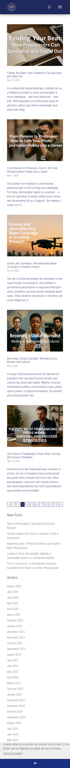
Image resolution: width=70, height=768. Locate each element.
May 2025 (12, 671)
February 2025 (15, 689)
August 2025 (14, 654)
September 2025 (16, 649)
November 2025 (16, 637)
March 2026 (13, 614)
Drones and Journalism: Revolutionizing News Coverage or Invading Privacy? (32, 265)
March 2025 (13, 683)
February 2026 (15, 620)
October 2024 (14, 711)
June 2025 (12, 666)
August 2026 (14, 586)
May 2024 (12, 740)
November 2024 (16, 706)
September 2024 (16, 717)
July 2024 (12, 728)
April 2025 (12, 677)
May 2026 (12, 603)
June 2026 (12, 597)
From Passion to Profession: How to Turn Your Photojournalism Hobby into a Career (32, 169)
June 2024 (12, 734)
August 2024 (14, 723)
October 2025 (14, 643)
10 (56, 504)
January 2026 (14, 626)
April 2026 (12, 609)
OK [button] (35, 763)
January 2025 (14, 694)
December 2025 (16, 631)
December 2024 (16, 700)
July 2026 (12, 592)
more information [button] (12, 753)
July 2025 (12, 660)
